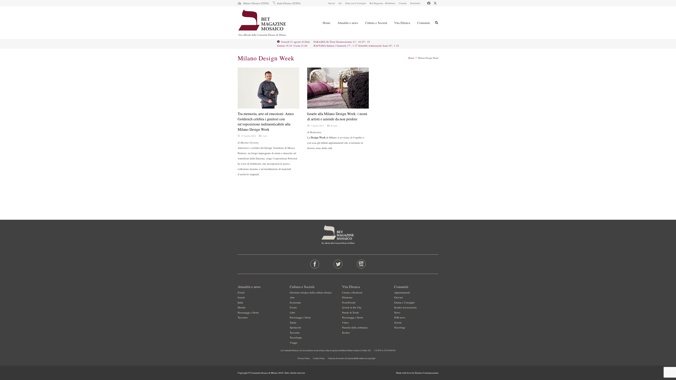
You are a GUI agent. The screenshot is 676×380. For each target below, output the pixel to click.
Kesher (346, 332)
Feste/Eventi (348, 302)
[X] (435, 3)
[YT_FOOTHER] (361, 264)
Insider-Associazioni (405, 307)
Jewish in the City (352, 307)
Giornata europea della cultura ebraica (311, 292)
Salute (293, 322)
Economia (295, 302)
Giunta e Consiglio (404, 302)
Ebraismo (347, 297)
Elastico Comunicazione (426, 372)
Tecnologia (296, 337)
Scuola (398, 322)
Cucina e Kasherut (352, 292)
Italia (240, 302)
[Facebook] (429, 3)
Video (345, 322)
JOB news (399, 317)
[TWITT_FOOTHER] (338, 264)
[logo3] (262, 23)
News (397, 312)
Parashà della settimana (355, 327)
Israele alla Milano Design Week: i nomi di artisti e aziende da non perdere (337, 116)
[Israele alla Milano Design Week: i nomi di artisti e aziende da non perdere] (338, 88)
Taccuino (243, 317)
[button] (436, 22)
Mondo (242, 307)
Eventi (334, 125)
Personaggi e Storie (248, 312)
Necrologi (399, 327)
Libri (292, 312)
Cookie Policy (319, 358)
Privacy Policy (304, 358)
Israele (241, 297)
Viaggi (293, 342)
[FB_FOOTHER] (315, 264)
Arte (265, 135)
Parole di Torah (350, 312)
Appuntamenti (402, 292)
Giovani (398, 297)
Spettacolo (295, 327)
